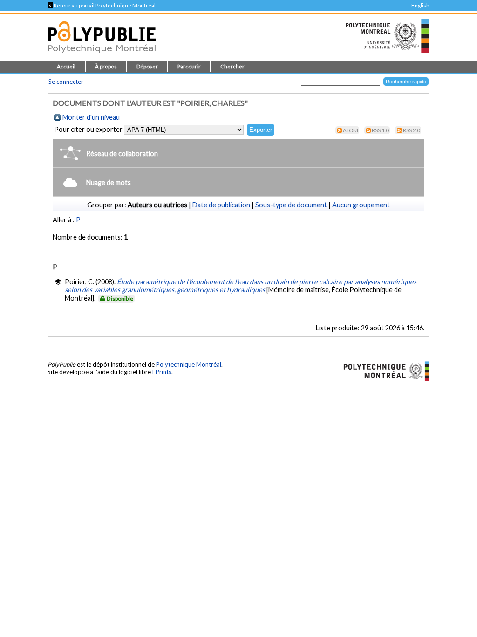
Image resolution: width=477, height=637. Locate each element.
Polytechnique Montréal (188, 364)
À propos (106, 66)
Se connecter (65, 81)
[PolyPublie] (102, 55)
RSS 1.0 (380, 130)
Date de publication (221, 205)
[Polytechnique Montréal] (382, 370)
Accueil (66, 66)
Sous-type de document (291, 205)
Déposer (147, 66)
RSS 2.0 (411, 130)
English (420, 5)
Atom (350, 130)
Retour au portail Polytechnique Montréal (102, 5)
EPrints (161, 372)
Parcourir (189, 66)
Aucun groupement (361, 205)
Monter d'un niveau (91, 117)
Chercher (232, 66)
